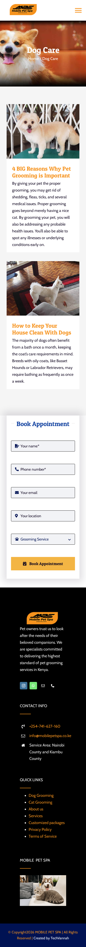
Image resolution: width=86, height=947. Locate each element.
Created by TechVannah (51, 938)
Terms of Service (43, 836)
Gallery (51, 131)
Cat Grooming (40, 802)
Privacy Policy (40, 829)
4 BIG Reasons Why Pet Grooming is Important (35, 131)
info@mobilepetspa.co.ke (50, 735)
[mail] (43, 685)
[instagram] (23, 685)
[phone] (52, 685)
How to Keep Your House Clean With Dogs (35, 288)
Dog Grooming (41, 795)
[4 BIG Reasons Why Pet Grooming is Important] (43, 131)
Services (36, 815)
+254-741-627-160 (44, 726)
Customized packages (47, 822)
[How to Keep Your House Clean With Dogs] (43, 288)
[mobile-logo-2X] (23, 6)
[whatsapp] (33, 685)
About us (36, 809)
